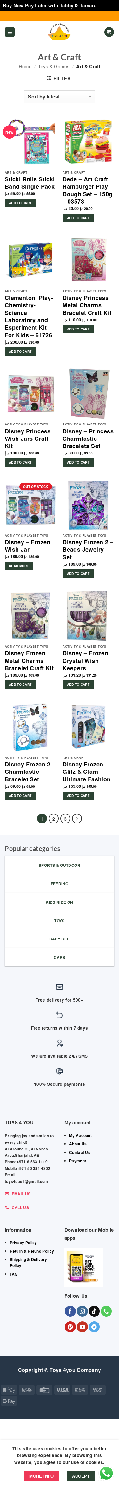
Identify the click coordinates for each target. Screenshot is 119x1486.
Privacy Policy (23, 1242)
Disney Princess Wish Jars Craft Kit (28, 439)
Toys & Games (53, 66)
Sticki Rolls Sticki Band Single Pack (30, 183)
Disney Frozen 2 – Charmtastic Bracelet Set (30, 772)
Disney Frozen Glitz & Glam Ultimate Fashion (86, 772)
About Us (78, 1144)
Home (25, 66)
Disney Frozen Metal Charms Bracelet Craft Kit (29, 660)
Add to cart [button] (20, 203)
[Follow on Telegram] (94, 1326)
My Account (80, 1135)
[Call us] (106, 1311)
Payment (77, 1160)
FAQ (14, 1274)
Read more (19, 566)
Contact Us (79, 1152)
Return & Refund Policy (32, 1251)
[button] (10, 32)
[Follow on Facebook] (70, 1311)
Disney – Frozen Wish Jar (27, 546)
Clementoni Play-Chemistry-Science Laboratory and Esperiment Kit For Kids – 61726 (29, 316)
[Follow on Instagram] (82, 1311)
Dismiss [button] (107, 5)
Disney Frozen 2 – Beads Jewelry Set (88, 550)
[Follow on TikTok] (94, 1311)
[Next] (77, 819)
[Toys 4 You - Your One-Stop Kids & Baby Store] (59, 32)
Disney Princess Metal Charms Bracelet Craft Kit (87, 305)
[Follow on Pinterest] (70, 1326)
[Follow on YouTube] (82, 1326)
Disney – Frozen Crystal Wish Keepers (85, 660)
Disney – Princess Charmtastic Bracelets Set (88, 439)
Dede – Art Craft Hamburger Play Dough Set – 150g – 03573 (87, 191)
